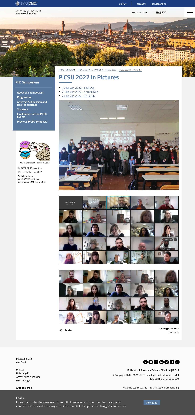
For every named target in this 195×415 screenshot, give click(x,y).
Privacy (20, 369)
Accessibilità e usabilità (28, 377)
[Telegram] (172, 362)
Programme (24, 97)
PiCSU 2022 (111, 69)
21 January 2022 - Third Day (78, 96)
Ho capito (151, 402)
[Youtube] (150, 362)
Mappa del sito (24, 358)
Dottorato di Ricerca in (28, 12)
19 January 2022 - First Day (78, 87)
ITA (158, 12)
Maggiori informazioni (113, 406)
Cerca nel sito (139, 12)
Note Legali (22, 373)
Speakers (22, 109)
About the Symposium (30, 92)
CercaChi (141, 4)
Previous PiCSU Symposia (90, 69)
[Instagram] (166, 362)
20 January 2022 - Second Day (80, 92)
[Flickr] (177, 362)
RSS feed (21, 362)
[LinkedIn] (161, 362)
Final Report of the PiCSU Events (32, 115)
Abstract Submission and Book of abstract (32, 103)
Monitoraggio (23, 380)
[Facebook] (156, 362)
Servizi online (158, 4)
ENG (163, 12)
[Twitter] (145, 362)
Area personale (24, 387)
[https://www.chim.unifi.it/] (26, 3)
